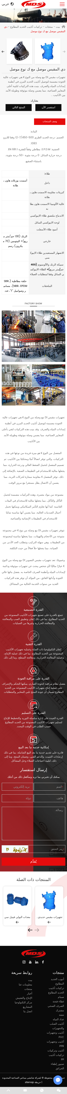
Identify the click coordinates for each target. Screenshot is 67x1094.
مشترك (60, 1010)
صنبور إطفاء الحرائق (57, 1066)
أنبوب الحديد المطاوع (57, 981)
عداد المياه (58, 1019)
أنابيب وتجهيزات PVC (55, 1035)
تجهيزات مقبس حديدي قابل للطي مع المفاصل (49, 917)
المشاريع (27, 1007)
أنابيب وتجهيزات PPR (55, 1044)
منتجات (49, 27)
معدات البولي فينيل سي (17, 917)
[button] (3, 51)
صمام (61, 997)
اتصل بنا (27, 1011)
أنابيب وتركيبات (55, 1050)
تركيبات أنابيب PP (56, 1057)
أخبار (29, 993)
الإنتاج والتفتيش (24, 998)
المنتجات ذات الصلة (33, 880)
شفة (61, 1015)
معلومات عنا (25, 984)
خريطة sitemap (33, 1082)
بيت (58, 27)
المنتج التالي (18, 107)
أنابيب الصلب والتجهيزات (57, 1026)
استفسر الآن (48, 107)
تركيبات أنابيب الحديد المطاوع (26, 27)
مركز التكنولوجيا (23, 1002)
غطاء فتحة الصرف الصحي (56, 1003)
